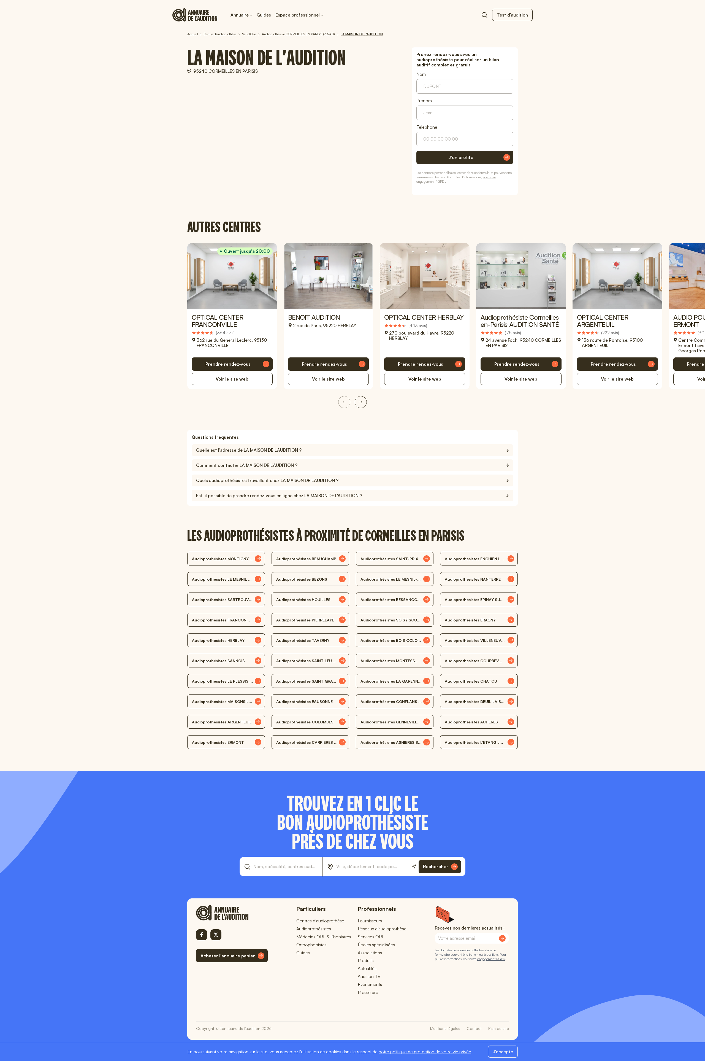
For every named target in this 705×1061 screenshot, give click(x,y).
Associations (370, 952)
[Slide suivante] (361, 402)
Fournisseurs (370, 920)
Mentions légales (445, 1028)
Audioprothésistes (313, 928)
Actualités (367, 968)
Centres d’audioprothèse (320, 920)
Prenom (424, 100)
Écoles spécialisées (376, 944)
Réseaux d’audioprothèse (382, 928)
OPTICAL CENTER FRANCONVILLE (217, 320)
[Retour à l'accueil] (232, 912)
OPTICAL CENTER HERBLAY (423, 317)
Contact (474, 1028)
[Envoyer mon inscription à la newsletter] (502, 938)
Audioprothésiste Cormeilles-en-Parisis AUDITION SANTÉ (521, 320)
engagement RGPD (491, 959)
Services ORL (371, 936)
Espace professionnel (297, 15)
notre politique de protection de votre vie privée (425, 1051)
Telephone (426, 127)
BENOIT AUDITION (314, 317)
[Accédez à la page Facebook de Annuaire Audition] (201, 934)
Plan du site (498, 1028)
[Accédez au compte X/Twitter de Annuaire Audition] (215, 934)
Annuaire (240, 15)
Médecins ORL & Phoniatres (323, 936)
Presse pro (368, 992)
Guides (264, 15)
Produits (366, 960)
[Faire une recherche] (484, 15)
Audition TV (369, 976)
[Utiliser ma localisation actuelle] (414, 866)
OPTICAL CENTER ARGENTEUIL (602, 320)
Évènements (370, 984)
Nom (421, 74)
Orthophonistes (311, 944)
